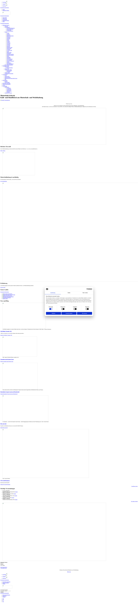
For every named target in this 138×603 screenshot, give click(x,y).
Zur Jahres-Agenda (134, 501)
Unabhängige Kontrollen (9, 73)
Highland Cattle (9, 47)
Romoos (8, 91)
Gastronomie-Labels (8, 69)
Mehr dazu (69, 571)
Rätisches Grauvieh (10, 55)
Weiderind (8, 71)
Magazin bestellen (6, 582)
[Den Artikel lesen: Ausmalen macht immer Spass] (20, 356)
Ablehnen (53, 313)
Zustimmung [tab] (52, 292)
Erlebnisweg (7, 87)
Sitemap (4, 596)
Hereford (8, 46)
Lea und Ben (5, 19)
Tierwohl (6, 26)
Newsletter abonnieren (6, 581)
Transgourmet (7, 76)
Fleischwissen (7, 82)
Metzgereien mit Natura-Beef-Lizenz (11, 78)
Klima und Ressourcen (11, 28)
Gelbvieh (8, 44)
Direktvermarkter (8, 77)
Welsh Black (9, 62)
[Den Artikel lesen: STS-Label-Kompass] (46, 477)
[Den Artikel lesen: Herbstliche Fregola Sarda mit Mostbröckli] (20, 388)
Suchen (2, 592)
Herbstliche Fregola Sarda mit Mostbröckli (9, 391)
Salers (8, 56)
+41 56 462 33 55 (3, 568)
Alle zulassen (84, 313)
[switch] (62, 309)
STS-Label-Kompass (5, 480)
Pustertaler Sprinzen (10, 54)
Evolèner (8, 41)
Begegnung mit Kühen (6, 83)
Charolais (8, 37)
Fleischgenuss (5, 80)
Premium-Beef (9, 70)
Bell (5, 79)
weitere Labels (7, 72)
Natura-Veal (5, 18)
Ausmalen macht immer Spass (7, 359)
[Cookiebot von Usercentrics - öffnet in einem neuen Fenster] (87, 289)
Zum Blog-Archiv (134, 486)
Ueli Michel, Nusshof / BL (6, 331)
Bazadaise (8, 34)
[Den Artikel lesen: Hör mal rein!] (25, 420)
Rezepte (6, 81)
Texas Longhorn (10, 59)
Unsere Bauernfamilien (6, 84)
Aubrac (8, 33)
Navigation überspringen (4, 7)
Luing (8, 51)
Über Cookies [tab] (85, 292)
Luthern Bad (9, 89)
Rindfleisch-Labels (6, 65)
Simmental (9, 58)
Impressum (4, 595)
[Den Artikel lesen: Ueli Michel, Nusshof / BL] (24, 328)
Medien (4, 583)
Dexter (8, 39)
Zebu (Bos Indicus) (10, 63)
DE (3, 598)
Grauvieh (8, 45)
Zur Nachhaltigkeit (3, 181)
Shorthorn (8, 57)
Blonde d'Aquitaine (10, 35)
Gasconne (8, 43)
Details (6, 335)
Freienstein (9, 88)
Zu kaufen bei (5, 74)
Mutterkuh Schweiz (6, 25)
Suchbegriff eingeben (4, 589)
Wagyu (8, 61)
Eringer (8, 40)
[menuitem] (7, 293)
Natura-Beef (5, 17)
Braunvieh (8, 36)
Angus (8, 32)
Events (4, 85)
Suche (4, 9)
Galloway (8, 42)
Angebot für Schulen (8, 92)
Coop (6, 75)
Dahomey (8, 38)
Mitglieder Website (6, 10)
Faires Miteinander (10, 29)
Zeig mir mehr (2, 287)
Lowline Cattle (9, 50)
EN (3, 601)
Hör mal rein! (3, 423)
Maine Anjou (9, 52)
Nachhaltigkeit (7, 27)
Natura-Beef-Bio (10, 67)
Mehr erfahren (2, 150)
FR (3, 599)
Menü (4, 21)
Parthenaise (9, 53)
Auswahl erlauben (69, 313)
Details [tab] (69, 292)
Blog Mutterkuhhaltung (9, 64)
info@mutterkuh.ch (3, 567)
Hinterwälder (9, 48)
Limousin (8, 49)
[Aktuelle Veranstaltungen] (5, 100)
